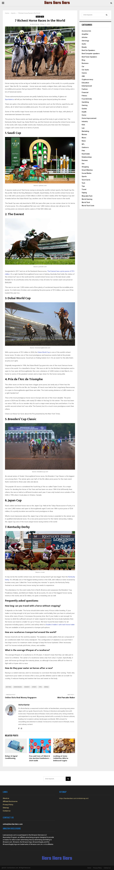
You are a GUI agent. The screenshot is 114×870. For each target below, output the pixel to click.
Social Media (86, 173)
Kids (83, 125)
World (46, 687)
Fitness (84, 96)
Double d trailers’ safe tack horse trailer (60, 625)
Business (85, 63)
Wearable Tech (87, 196)
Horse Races (18, 687)
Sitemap (6, 808)
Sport (34, 687)
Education (85, 83)
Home (84, 115)
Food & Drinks (87, 99)
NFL (83, 144)
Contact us (6, 811)
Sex (83, 163)
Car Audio (85, 70)
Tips (42, 16)
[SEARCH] (106, 15)
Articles (84, 37)
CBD (83, 76)
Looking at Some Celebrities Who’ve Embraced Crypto (60, 758)
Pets (83, 151)
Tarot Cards (86, 180)
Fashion (85, 89)
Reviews (85, 160)
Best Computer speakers (91, 53)
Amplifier (85, 34)
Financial (85, 92)
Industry (85, 121)
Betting (8, 687)
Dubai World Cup (44, 352)
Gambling (85, 102)
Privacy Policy (8, 804)
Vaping (84, 193)
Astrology (85, 41)
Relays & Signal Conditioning (11, 757)
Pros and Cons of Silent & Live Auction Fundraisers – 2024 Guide (39, 758)
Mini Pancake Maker (66, 697)
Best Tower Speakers (89, 57)
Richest (26, 687)
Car (83, 66)
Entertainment (87, 86)
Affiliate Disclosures (10, 801)
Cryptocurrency (87, 79)
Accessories (86, 31)
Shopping (85, 167)
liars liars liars (57, 3)
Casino (84, 73)
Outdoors (85, 147)
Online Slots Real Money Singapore (21, 697)
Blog (83, 60)
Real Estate (86, 154)
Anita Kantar (35, 24)
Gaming (85, 105)
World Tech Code (88, 205)
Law (83, 128)
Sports (38, 16)
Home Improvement (89, 118)
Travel (84, 189)
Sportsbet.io (9, 99)
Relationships (87, 157)
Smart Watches (87, 170)
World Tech (86, 202)
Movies (84, 134)
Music (84, 138)
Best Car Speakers (88, 50)
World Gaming (87, 199)
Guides (84, 109)
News (84, 141)
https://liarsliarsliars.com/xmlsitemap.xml (73, 798)
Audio (84, 44)
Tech (83, 183)
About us (6, 798)
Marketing (85, 131)
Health (84, 112)
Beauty (84, 47)
